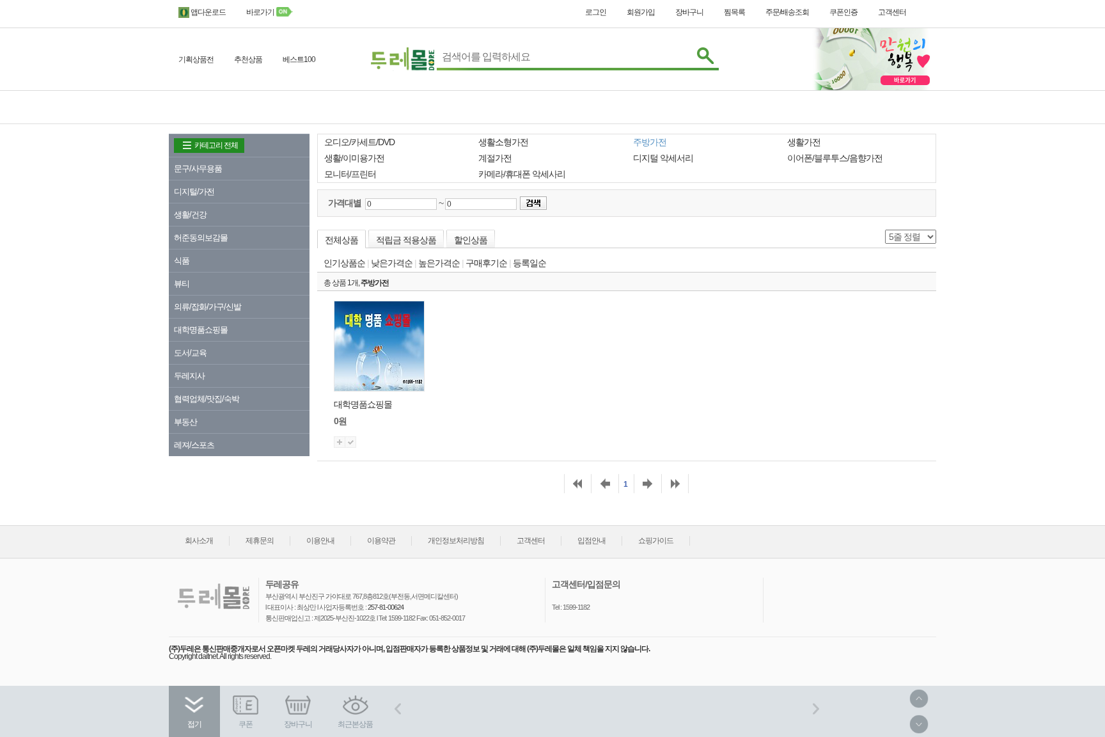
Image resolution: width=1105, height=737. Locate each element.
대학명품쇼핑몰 (201, 330)
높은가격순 (439, 263)
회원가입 (641, 12)
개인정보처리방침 (456, 540)
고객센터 (892, 12)
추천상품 (248, 59)
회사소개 (199, 540)
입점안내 (591, 540)
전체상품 (341, 240)
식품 (181, 260)
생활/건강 (190, 214)
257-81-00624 (385, 607)
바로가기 (261, 12)
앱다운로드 (207, 12)
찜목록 (734, 12)
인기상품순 (344, 263)
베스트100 (299, 59)
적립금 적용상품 (406, 240)
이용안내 (320, 540)
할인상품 (470, 240)
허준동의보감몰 (201, 237)
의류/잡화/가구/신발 (207, 307)
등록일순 (529, 263)
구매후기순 (486, 263)
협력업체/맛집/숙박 (206, 399)
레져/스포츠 (194, 445)
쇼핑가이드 (655, 540)
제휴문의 (260, 540)
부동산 (185, 422)
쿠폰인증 (843, 12)
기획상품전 (196, 59)
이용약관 (381, 540)
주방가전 (375, 282)
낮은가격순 (391, 263)
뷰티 (181, 284)
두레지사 (189, 376)
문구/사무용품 (198, 168)
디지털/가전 (194, 191)
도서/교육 (190, 353)
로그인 (595, 12)
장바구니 (689, 12)
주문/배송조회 (787, 12)
